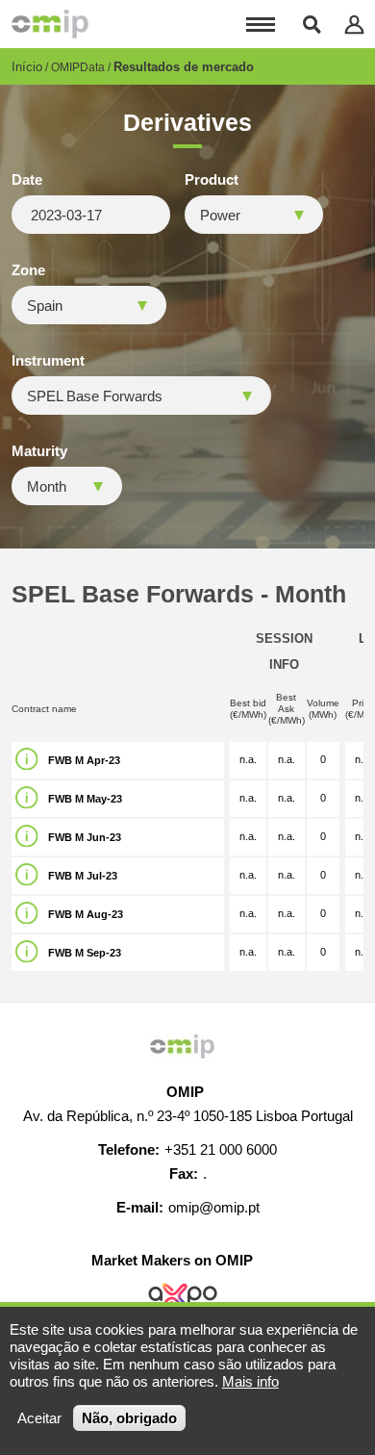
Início (27, 67)
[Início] (50, 24)
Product (211, 180)
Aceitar (39, 1418)
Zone (28, 270)
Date (27, 180)
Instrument (48, 361)
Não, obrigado (129, 1418)
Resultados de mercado (183, 67)
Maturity (39, 451)
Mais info (250, 1381)
